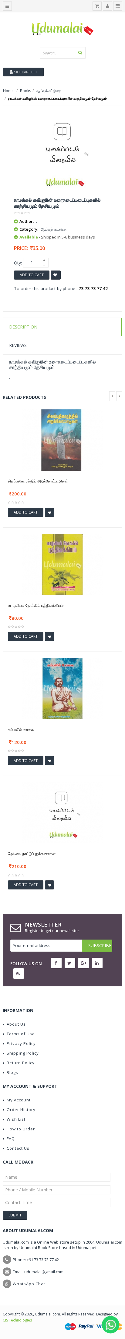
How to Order (21, 1129)
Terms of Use (21, 1033)
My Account (19, 1100)
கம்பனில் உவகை (21, 729)
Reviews (18, 345)
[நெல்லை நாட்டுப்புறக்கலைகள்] (62, 812)
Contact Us (18, 1148)
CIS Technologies (17, 1320)
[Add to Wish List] (49, 512)
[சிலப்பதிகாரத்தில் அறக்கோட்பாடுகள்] (62, 439)
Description (23, 327)
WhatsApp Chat (29, 1283)
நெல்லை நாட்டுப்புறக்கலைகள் (32, 853)
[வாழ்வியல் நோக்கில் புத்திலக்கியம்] (62, 564)
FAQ (11, 1138)
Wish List (16, 1119)
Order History (21, 1109)
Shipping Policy (23, 1053)
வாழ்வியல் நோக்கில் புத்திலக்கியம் (35, 605)
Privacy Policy (21, 1043)
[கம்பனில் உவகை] (62, 688)
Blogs (12, 1072)
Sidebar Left (25, 72)
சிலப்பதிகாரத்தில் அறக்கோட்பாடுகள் (38, 481)
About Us (16, 1024)
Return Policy (21, 1062)
